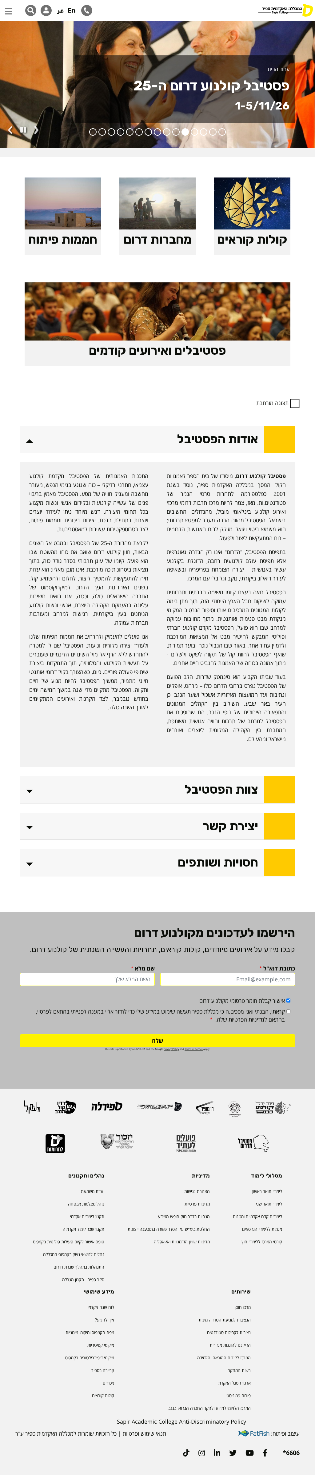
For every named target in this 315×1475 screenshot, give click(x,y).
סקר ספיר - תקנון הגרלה (83, 1279)
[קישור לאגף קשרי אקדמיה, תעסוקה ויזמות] (159, 1109)
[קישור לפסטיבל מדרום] (253, 1146)
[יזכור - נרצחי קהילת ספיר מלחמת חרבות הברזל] (117, 1144)
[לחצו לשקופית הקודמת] (10, 130)
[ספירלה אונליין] (106, 1108)
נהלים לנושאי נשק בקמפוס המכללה (73, 1254)
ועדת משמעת (92, 1191)
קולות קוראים (103, 1395)
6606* (291, 1453)
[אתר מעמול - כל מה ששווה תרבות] (32, 1109)
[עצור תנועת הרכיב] (23, 130)
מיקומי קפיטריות (100, 1345)
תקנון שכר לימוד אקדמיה (83, 1229)
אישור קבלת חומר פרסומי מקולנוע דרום (242, 1000)
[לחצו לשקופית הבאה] (36, 130)
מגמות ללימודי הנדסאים (262, 1229)
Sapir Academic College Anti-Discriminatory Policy (181, 1421)
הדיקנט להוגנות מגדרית (230, 1345)
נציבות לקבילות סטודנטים (229, 1332)
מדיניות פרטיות (197, 1204)
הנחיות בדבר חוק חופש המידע (184, 1216)
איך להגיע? (104, 1320)
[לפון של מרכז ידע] (86, 10)
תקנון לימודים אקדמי (87, 1216)
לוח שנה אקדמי (101, 1307)
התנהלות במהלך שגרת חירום (79, 1267)
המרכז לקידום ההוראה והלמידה (224, 1358)
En (72, 10)
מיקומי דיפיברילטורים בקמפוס (89, 1358)
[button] (8, 8)
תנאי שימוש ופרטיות (144, 1433)
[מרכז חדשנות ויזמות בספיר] (204, 1110)
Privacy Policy (171, 1048)
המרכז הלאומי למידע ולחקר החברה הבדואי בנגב (209, 1408)
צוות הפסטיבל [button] (221, 789)
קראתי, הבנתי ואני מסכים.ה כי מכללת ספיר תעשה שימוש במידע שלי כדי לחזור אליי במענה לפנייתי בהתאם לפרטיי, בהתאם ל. (160, 1015)
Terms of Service (194, 1048)
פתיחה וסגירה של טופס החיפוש (30, 10)
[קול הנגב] (65, 1109)
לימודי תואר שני (269, 1204)
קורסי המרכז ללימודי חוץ (261, 1242)
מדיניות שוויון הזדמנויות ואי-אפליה (182, 1242)
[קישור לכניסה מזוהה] (46, 10)
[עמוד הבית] (285, 10)
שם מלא (145, 968)
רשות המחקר (239, 1370)
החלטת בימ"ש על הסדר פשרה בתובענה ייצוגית (169, 1229)
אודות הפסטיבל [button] (217, 439)
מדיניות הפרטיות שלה (240, 1019)
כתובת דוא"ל (279, 968)
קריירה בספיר (102, 1370)
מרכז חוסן (243, 1307)
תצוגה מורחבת (272, 403)
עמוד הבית (278, 69)
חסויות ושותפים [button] (218, 862)
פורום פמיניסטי (238, 1395)
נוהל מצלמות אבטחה (86, 1204)
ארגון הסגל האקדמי (234, 1383)
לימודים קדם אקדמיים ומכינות (257, 1216)
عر (60, 10)
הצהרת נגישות (197, 1191)
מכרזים (108, 1383)
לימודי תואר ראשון (267, 1191)
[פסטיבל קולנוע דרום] (273, 1110)
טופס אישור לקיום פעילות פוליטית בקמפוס (68, 1242)
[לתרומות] (55, 1146)
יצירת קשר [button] (230, 826)
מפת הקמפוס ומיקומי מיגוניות (89, 1332)
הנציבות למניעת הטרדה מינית (225, 1320)
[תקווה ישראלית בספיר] (234, 1111)
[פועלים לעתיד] (186, 1146)
